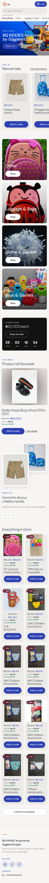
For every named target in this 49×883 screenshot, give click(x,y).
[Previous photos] (5, 515)
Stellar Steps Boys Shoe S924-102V (24, 412)
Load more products (24, 811)
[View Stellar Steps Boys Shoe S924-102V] (24, 386)
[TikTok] (12, 864)
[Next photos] (13, 515)
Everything (7, 18)
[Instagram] (5, 864)
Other (18, 18)
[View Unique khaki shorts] (16, 87)
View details (31, 431)
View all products (38, 68)
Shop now (10, 46)
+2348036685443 (13, 875)
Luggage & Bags (31, 18)
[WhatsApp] (19, 864)
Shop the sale (17, 334)
